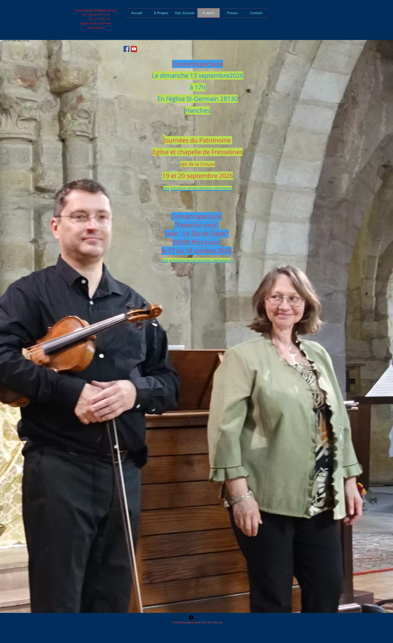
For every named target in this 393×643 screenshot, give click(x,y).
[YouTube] (134, 49)
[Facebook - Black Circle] (191, 617)
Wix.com (218, 622)
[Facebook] (126, 49)
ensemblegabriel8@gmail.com (96, 10)
